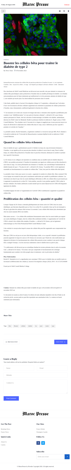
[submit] (67, 456)
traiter (47, 326)
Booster (16, 326)
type (53, 326)
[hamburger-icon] (3, 11)
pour (41, 326)
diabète (30, 326)
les (36, 326)
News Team (9, 70)
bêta (10, 326)
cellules (23, 326)
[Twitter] (43, 443)
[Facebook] (38, 443)
